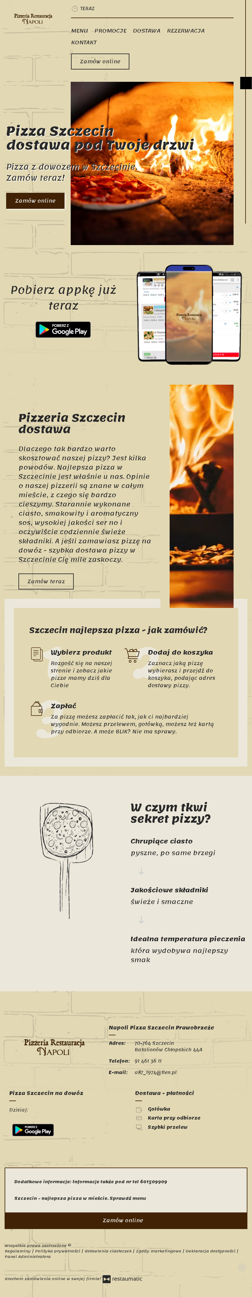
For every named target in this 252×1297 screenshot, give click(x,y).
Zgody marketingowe (159, 1251)
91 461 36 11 (148, 1061)
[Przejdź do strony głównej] (33, 18)
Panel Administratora (28, 1256)
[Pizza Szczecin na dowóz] (54, 1110)
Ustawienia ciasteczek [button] (109, 1251)
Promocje (110, 31)
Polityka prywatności (58, 1251)
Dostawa (146, 31)
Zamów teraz (46, 581)
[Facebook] (242, 1267)
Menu (79, 31)
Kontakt (83, 42)
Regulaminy (18, 1251)
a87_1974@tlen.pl (156, 1072)
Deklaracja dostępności (211, 1251)
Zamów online (100, 61)
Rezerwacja (186, 31)
